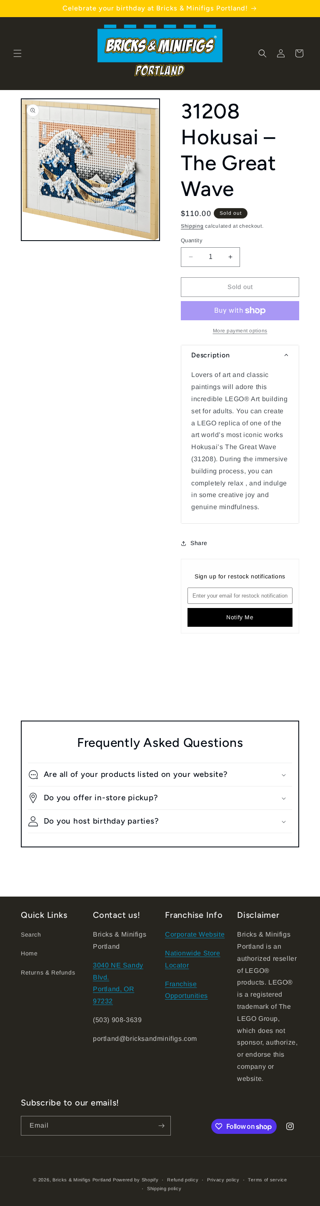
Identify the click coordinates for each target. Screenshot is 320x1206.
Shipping (192, 226)
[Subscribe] (161, 1126)
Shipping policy (164, 1188)
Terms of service (267, 1179)
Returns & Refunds (48, 972)
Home (29, 953)
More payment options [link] (240, 331)
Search (31, 934)
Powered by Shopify (136, 1179)
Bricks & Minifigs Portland (81, 1179)
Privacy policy (223, 1179)
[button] (17, 53)
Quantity (191, 240)
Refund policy (182, 1179)
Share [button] (199, 543)
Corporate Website (195, 934)
